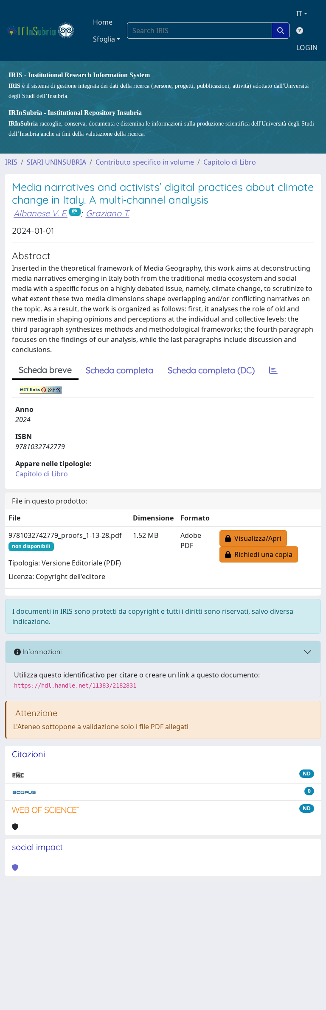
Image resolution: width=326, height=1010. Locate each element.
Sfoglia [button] (104, 39)
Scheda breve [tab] (45, 369)
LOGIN (307, 47)
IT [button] (299, 13)
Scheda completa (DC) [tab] (211, 370)
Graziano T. (107, 213)
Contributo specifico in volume (145, 162)
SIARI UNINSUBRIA (56, 162)
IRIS (11, 162)
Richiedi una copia (261, 554)
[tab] (273, 370)
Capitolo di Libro (229, 162)
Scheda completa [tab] (119, 370)
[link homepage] (44, 30)
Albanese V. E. (40, 213)
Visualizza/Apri (256, 538)
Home (102, 22)
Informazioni (41, 651)
